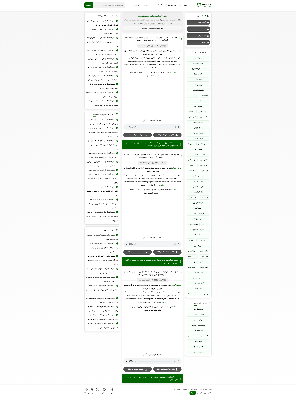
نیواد (191, 101)
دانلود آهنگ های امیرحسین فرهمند (152, 16)
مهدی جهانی (198, 128)
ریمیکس (146, 5)
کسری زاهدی (198, 181)
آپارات (92, 393)
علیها (191, 165)
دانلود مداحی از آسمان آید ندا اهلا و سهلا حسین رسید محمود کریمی (102, 271)
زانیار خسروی (198, 246)
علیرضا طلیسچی (198, 90)
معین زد (191, 144)
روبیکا (86, 393)
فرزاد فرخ (205, 170)
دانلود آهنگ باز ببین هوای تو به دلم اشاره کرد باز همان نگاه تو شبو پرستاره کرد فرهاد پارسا (103, 203)
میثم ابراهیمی (198, 63)
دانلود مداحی (201, 42)
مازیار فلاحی (192, 160)
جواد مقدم (198, 341)
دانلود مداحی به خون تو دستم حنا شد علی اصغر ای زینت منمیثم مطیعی (102, 325)
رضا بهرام (191, 251)
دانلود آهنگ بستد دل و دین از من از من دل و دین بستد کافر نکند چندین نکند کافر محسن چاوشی (103, 132)
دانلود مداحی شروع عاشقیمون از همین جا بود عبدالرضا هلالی (102, 237)
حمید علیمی (192, 336)
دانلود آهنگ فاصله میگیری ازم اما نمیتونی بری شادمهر (105, 31)
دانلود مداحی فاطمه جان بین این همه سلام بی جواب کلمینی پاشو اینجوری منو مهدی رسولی (102, 289)
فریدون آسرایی (198, 176)
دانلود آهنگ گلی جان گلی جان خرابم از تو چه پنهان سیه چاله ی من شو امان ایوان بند (103, 121)
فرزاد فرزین (192, 170)
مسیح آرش (198, 149)
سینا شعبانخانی (198, 235)
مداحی (136, 5)
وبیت (192, 393)
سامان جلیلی (204, 251)
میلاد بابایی (204, 117)
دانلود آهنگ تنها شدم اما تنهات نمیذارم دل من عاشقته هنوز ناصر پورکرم (102, 52)
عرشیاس (198, 208)
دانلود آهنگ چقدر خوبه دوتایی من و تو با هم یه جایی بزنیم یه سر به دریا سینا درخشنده (102, 164)
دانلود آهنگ (171, 5)
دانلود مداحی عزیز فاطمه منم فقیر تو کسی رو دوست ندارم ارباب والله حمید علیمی (103, 317)
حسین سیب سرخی (198, 352)
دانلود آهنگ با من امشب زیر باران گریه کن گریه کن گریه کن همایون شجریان (102, 23)
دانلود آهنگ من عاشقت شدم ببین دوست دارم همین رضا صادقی (102, 94)
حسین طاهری (198, 347)
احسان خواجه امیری (198, 69)
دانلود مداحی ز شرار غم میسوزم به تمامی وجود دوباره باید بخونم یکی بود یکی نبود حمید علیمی (102, 247)
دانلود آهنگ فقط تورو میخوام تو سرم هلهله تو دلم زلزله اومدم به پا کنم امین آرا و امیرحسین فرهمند (151, 156)
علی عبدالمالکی (198, 187)
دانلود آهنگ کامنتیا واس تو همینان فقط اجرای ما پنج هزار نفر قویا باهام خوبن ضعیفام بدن (102, 42)
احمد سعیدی (203, 101)
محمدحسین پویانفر (198, 325)
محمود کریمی (198, 309)
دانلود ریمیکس (200, 35)
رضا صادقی (204, 256)
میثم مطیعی (198, 330)
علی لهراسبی (198, 192)
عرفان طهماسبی (198, 213)
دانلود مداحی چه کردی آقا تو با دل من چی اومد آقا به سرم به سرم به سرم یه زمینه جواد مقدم (102, 260)
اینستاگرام (104, 393)
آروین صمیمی (203, 294)
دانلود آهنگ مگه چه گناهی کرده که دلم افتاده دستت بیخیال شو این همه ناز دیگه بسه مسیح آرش (102, 216)
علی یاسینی (192, 197)
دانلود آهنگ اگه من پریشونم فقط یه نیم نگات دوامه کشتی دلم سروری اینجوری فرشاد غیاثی (102, 191)
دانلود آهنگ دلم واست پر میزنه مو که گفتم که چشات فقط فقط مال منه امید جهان (103, 155)
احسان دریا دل (198, 278)
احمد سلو (205, 95)
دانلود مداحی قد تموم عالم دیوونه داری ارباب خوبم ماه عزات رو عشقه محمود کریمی (103, 308)
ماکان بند (203, 165)
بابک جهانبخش (198, 74)
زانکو (191, 240)
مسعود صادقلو (203, 144)
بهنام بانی (192, 267)
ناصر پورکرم (192, 117)
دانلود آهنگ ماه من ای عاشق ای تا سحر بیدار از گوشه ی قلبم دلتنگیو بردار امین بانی (103, 77)
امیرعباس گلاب (198, 85)
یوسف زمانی (203, 111)
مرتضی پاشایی (198, 138)
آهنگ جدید (202, 22)
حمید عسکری (198, 262)
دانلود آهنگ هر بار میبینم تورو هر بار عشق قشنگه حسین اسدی (104, 86)
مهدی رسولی (198, 320)
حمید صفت (192, 256)
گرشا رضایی (204, 160)
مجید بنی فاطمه (198, 314)
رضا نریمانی (204, 336)
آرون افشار (198, 288)
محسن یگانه (198, 79)
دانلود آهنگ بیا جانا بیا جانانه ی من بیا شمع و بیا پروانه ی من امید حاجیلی (103, 103)
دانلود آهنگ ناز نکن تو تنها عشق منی (102, 170)
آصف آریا (191, 294)
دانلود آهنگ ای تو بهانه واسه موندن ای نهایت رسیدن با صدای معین (103, 69)
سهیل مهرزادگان (198, 219)
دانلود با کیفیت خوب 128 (136, 135)
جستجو (88, 5)
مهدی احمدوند (198, 58)
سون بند (205, 224)
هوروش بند (198, 106)
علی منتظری (204, 197)
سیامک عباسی (193, 224)
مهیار (191, 111)
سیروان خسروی (198, 229)
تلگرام (112, 393)
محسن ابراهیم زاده (198, 154)
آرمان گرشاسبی (198, 283)
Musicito (157, 68)
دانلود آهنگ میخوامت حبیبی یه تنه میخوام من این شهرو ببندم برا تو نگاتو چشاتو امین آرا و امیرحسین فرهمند (151, 273)
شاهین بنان (203, 240)
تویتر (97, 393)
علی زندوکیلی (192, 95)
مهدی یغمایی (198, 133)
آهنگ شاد (158, 5)
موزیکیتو (204, 5)
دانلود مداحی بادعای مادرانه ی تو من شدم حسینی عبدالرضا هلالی (102, 279)
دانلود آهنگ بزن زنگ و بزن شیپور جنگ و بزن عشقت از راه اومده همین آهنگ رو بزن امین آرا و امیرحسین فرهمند (152, 39)
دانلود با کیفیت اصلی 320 (166, 135)
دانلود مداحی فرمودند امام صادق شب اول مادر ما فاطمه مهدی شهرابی (102, 300)
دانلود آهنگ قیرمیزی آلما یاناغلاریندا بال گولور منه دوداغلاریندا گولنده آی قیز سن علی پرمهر (102, 178)
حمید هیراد (204, 267)
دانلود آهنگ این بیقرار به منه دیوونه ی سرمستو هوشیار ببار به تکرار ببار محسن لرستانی (103, 145)
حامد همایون (198, 272)
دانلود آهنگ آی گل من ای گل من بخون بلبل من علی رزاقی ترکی (103, 61)
